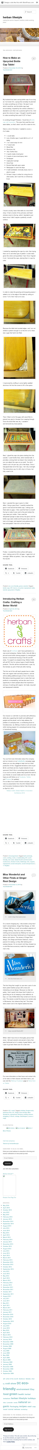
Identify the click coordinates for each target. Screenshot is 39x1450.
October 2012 (7, 1267)
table (33, 588)
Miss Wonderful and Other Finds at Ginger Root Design (15, 878)
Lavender (10, 1402)
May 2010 (6, 1330)
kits (28, 862)
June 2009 (6, 1353)
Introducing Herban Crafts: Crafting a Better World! (13, 602)
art (10, 586)
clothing (22, 1110)
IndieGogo (23, 862)
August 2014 (7, 1226)
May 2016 (6, 1205)
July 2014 (6, 1228)
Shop (11, 44)
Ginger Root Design (21, 1112)
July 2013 (6, 1251)
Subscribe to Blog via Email (13, 1149)
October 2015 (7, 1210)
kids (4, 1402)
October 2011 (7, 1292)
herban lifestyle (12, 17)
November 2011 (8, 1289)
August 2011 (7, 1296)
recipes (23, 1406)
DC (10, 1110)
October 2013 (7, 1246)
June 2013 (6, 1253)
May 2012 (6, 1276)
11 (33, 599)
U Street (11, 1116)
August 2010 (7, 1323)
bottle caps (6, 588)
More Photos (7, 1131)
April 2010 (6, 1332)
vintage (17, 1116)
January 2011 (7, 1312)
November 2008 (8, 1369)
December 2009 (8, 1342)
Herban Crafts (15, 862)
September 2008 (8, 1373)
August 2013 (7, 1249)
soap (34, 1407)
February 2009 (7, 1362)
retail (13, 1110)
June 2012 (6, 1274)
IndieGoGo (21, 761)
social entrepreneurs (28, 864)
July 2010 (6, 1326)
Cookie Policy (10, 1442)
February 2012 (7, 1283)
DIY (11, 588)
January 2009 (7, 1364)
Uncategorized (13, 856)
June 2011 (6, 1301)
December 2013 (8, 1244)
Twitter (28, 777)
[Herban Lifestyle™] (9, 1195)
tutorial (25, 586)
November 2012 (8, 1264)
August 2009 (7, 1348)
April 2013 (6, 1255)
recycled (20, 588)
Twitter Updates (9, 1141)
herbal (28, 1394)
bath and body (28, 856)
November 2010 (8, 1317)
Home (5, 44)
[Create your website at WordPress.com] (19, 2)
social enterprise (16, 864)
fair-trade (11, 860)
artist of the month (12, 1379)
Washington (23, 1116)
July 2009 (6, 1351)
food (6, 1394)
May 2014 (6, 1233)
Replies (17, 590)
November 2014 (8, 1221)
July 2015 (6, 1212)
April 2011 (6, 1305)
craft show (10, 1383)
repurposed (27, 588)
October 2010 (7, 1319)
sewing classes (28, 1114)
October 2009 (7, 1346)
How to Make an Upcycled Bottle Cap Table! (11, 61)
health (21, 1394)
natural (22, 1402)
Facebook (22, 777)
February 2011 (7, 1310)
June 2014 (6, 1230)
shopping (6, 1116)
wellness (17, 1409)
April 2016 (6, 1208)
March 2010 (7, 1335)
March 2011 (7, 1308)
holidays (32, 1398)
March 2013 (7, 1258)
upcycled (11, 590)
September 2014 (8, 1224)
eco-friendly (15, 586)
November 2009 (8, 1344)
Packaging (14, 1406)
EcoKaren (14, 651)
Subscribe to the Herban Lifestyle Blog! (18, 1415)
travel (5, 1409)
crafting (8, 858)
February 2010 (7, 1337)
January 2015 (7, 1219)
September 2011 (8, 1294)
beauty (28, 1379)
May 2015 (6, 1215)
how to (15, 588)
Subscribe (8, 1163)
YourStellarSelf (7, 70)
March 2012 (7, 1280)
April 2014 (6, 1235)
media (15, 1402)
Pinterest (8, 779)
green (21, 586)
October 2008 (7, 1371)
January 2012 (7, 1285)
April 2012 (6, 1278)
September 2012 (8, 1269)
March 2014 (7, 1237)
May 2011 (6, 1303)
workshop (24, 1409)
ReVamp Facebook (17, 1081)
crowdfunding (20, 858)
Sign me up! (8, 1429)
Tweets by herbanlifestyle (11, 1143)
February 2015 (7, 1217)
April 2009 (6, 1358)
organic (32, 862)
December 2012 (8, 1262)
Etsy (32, 1389)
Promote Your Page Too (9, 1197)
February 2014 (7, 1239)
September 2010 (8, 1321)
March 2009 (7, 1360)
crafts (14, 858)
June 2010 (6, 1328)
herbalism (6, 1398)
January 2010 (7, 1339)
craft (4, 858)
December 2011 (8, 1287)
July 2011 (6, 1298)
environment (22, 1389)
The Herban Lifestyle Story (24, 44)
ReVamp (20, 1114)
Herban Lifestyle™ (8, 1174)
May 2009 (6, 1355)
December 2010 (8, 1314)
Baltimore (22, 1379)
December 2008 (8, 1367)
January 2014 (7, 1242)
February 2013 (7, 1260)
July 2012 (6, 1271)
